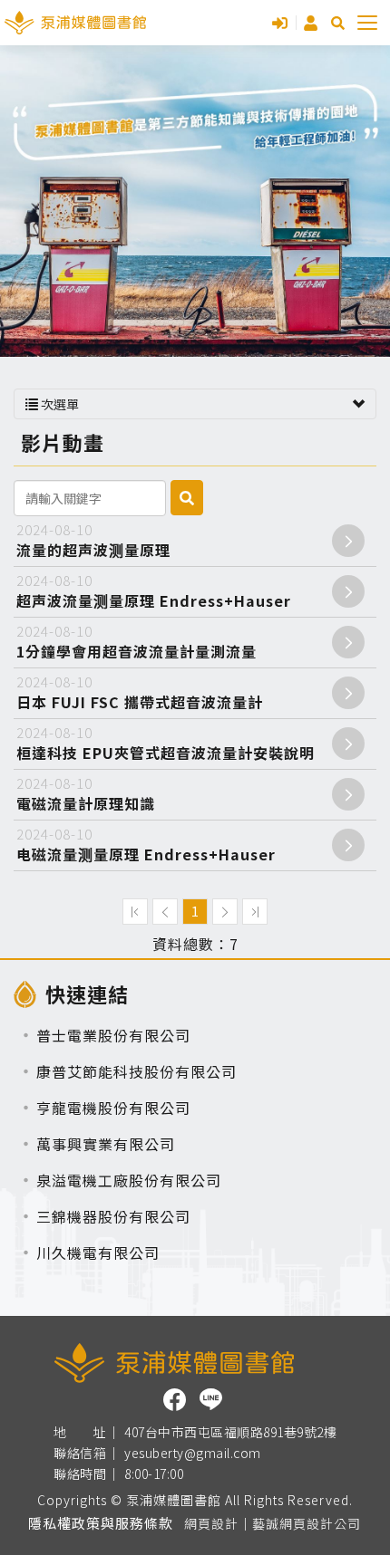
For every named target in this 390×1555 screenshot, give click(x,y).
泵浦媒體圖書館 (75, 22)
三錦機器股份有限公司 (113, 1216)
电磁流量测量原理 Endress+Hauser (146, 844)
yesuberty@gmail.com (192, 1453)
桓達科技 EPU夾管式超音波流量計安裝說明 (165, 743)
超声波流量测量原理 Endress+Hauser (153, 591)
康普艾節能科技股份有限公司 (136, 1071)
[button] (338, 23)
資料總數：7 (195, 944)
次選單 (58, 404)
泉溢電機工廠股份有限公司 (128, 1180)
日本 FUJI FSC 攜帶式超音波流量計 (139, 692)
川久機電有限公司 (98, 1252)
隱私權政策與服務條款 (100, 1522)
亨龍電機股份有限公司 (113, 1107)
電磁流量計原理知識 (85, 793)
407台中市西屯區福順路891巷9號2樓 (230, 1433)
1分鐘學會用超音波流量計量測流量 (136, 641)
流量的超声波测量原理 (93, 540)
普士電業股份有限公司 (113, 1035)
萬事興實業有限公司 (105, 1144)
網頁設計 (211, 1523)
